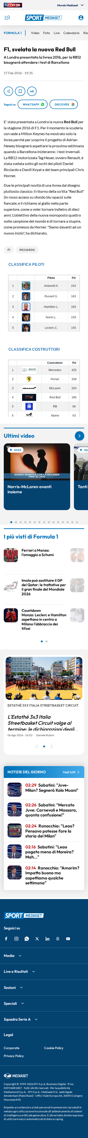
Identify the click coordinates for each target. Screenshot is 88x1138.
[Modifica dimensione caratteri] (32, 91)
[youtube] (68, 938)
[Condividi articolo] (8, 91)
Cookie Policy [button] (53, 1048)
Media (9, 955)
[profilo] (81, 17)
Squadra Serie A (17, 1019)
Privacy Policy (14, 1056)
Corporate (11, 1048)
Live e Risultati (16, 971)
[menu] (7, 17)
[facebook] (6, 938)
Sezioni (10, 987)
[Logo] (44, 17)
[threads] (57, 938)
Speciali (10, 1003)
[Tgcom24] (13, 5)
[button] (44, 17)
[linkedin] (47, 938)
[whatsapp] (26, 938)
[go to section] (79, 436)
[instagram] (16, 938)
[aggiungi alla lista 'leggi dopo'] (20, 91)
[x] (37, 938)
